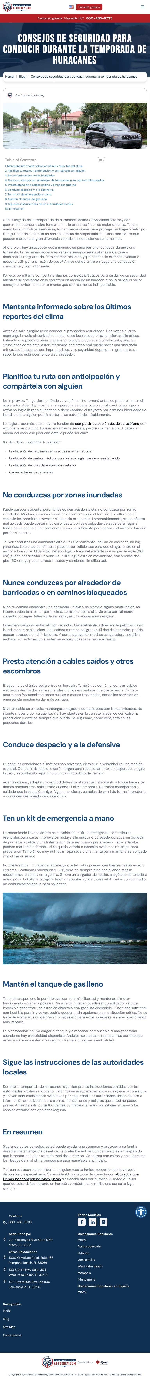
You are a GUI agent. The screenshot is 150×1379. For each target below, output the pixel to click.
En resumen (16, 208)
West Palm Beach (90, 1266)
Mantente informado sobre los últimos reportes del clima (45, 166)
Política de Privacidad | (66, 1374)
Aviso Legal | (84, 1374)
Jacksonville (86, 1260)
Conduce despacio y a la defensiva (31, 189)
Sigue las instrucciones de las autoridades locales (40, 204)
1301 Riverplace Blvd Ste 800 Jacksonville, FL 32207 (29, 1284)
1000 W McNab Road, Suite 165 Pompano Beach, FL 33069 (31, 1260)
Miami (82, 1240)
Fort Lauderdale (89, 1246)
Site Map (9, 1327)
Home (9, 77)
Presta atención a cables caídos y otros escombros (42, 185)
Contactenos (12, 1335)
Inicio (7, 1311)
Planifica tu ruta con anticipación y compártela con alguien (46, 170)
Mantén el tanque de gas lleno (27, 199)
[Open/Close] (142, 6)
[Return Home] (17, 7)
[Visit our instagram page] (103, 1222)
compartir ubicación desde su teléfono (107, 423)
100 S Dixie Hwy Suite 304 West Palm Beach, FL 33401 (28, 1272)
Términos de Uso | (100, 1374)
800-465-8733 (20, 1222)
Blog (22, 77)
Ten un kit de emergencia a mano (29, 194)
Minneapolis (86, 1279)
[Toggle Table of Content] (99, 160)
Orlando (83, 1253)
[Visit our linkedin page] (92, 1222)
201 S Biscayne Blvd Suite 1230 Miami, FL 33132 (31, 1242)
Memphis (84, 1273)
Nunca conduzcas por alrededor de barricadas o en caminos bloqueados (56, 180)
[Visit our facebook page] (82, 1222)
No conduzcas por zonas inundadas (31, 175)
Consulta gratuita (89, 7)
